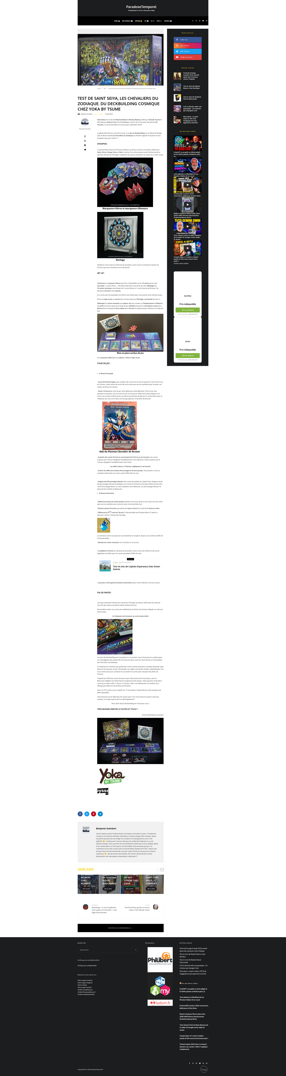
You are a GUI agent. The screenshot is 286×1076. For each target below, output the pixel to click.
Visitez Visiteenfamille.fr (86, 994)
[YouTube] (203, 20)
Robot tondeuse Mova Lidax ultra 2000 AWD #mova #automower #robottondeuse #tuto (192, 1016)
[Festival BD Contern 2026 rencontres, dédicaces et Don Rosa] (188, 185)
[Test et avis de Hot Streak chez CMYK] (131, 884)
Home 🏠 (117, 21)
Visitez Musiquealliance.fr (87, 992)
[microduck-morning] (177, 119)
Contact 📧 (168, 21)
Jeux (95, 114)
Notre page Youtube (84, 987)
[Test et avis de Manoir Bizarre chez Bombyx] (88, 884)
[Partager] (85, 136)
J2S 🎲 (146, 21)
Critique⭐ (138, 21)
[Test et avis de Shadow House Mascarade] (110, 884)
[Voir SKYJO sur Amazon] (188, 329)
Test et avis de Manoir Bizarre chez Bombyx (191, 87)
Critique (100, 114)
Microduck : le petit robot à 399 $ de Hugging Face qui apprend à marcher (190, 120)
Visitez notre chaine (181, 263)
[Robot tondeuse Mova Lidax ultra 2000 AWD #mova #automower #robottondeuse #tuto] (188, 205)
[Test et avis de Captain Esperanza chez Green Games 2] (105, 565)
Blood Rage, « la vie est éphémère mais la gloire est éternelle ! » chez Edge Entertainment (104, 908)
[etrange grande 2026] (177, 76)
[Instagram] (199, 20)
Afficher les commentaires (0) (119, 928)
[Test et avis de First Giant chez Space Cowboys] (153, 884)
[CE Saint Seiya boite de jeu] (121, 57)
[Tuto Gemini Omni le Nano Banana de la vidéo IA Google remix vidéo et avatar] (188, 226)
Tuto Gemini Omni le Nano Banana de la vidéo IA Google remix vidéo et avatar (194, 1027)
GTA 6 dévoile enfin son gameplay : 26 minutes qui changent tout (192, 109)
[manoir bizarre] (177, 87)
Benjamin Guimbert (87, 114)
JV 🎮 (152, 21)
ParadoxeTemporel (141, 6)
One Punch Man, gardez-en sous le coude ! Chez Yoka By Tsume (137, 907)
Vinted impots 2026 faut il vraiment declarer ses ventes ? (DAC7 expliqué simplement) (193, 1046)
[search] (135, 950)
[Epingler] (85, 145)
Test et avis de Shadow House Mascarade (192, 98)
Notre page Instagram (85, 983)
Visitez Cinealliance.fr (85, 990)
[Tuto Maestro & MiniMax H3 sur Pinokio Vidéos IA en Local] (188, 165)
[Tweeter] (85, 141)
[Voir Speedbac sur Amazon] (188, 283)
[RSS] (203, 1063)
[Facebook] (192, 20)
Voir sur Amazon (188, 310)
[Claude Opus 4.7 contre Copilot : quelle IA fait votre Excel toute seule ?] (188, 248)
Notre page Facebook (85, 980)
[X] (196, 20)
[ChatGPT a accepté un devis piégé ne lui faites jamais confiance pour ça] (188, 143)
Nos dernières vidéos (190, 983)
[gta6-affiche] (177, 108)
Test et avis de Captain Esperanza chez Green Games (136, 567)
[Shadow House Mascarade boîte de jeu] (177, 97)
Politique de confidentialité (87, 965)
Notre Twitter (82, 985)
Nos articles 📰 (127, 21)
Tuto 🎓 (159, 21)
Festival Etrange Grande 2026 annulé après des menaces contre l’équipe (191, 76)
